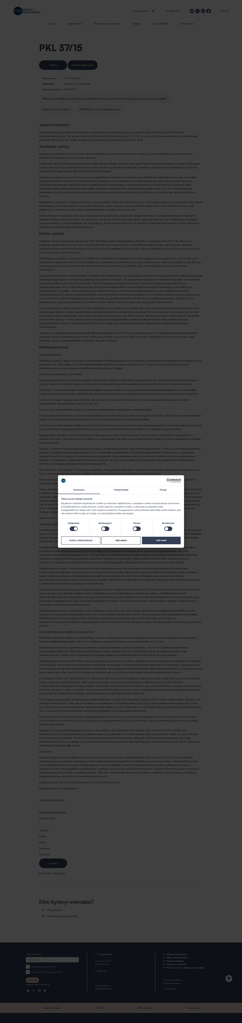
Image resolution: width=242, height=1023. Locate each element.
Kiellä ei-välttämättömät (80, 540)
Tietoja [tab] (163, 490)
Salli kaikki (161, 540)
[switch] (105, 529)
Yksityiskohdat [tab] (121, 490)
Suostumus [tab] (79, 490)
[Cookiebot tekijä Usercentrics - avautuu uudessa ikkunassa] (168, 481)
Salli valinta (121, 540)
